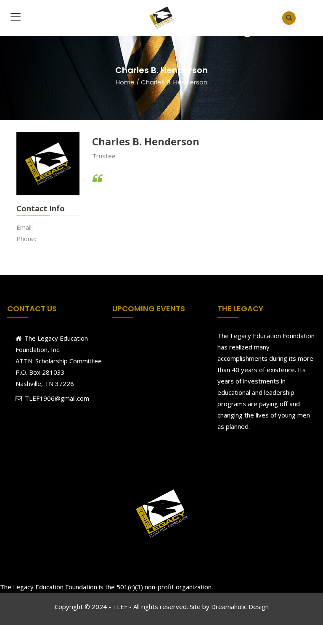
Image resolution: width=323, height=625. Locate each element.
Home (125, 82)
